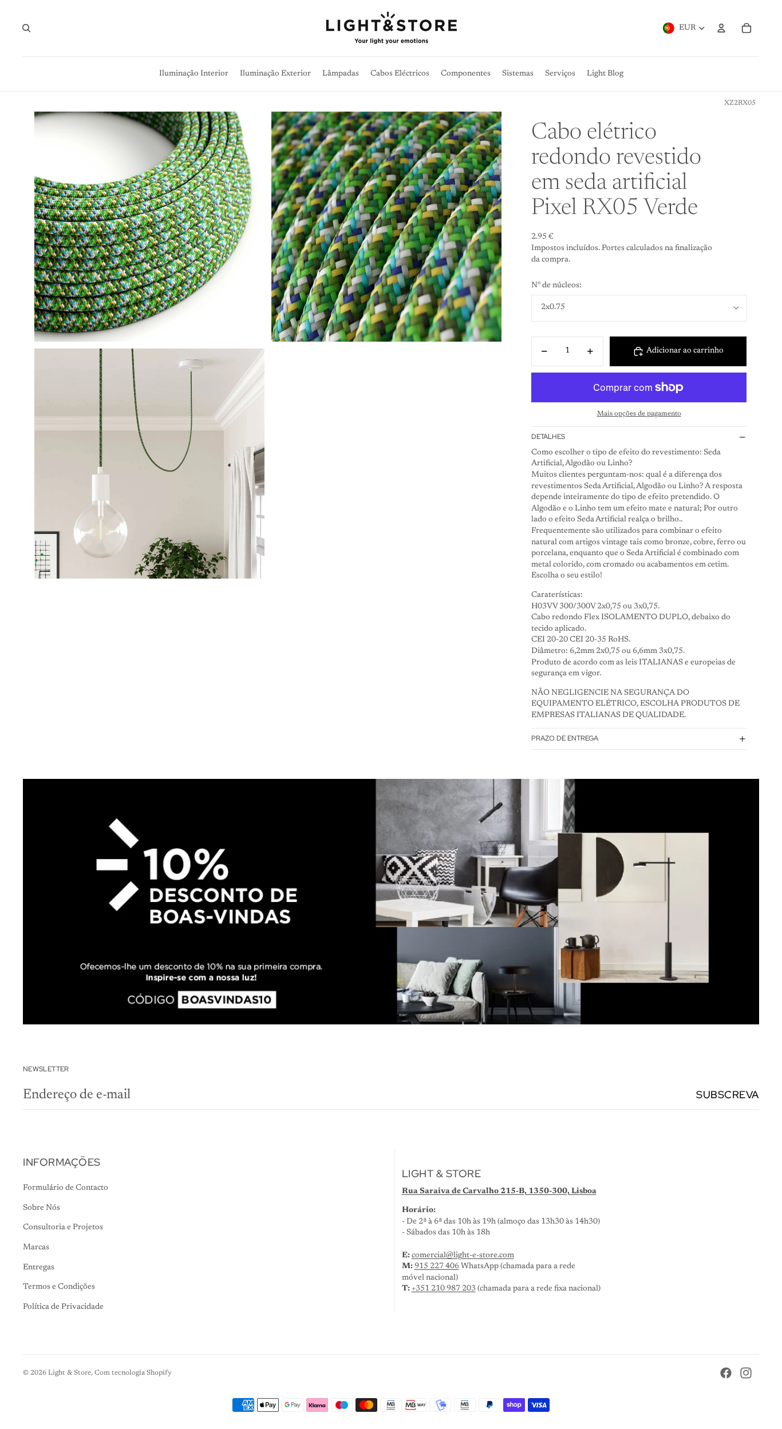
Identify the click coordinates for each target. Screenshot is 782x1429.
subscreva (727, 1094)
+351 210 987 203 (444, 1289)
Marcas (36, 1248)
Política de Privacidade (63, 1307)
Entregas (38, 1268)
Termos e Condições (59, 1287)
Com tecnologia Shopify (133, 1372)
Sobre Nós (41, 1208)
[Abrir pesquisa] (26, 28)
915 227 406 (436, 1266)
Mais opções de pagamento (639, 413)
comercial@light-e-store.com (463, 1256)
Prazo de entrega (564, 738)
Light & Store (69, 1372)
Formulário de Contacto (65, 1188)
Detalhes (548, 436)
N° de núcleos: (556, 286)
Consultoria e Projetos (63, 1228)
